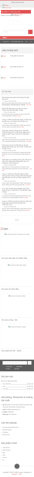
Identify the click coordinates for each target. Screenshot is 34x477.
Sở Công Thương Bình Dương (10, 427)
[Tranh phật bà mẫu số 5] (5, 59)
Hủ (26, 41)
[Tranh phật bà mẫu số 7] (5, 70)
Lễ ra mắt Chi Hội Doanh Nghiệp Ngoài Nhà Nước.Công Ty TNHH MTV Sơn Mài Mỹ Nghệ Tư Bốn (16, 190)
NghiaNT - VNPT (17, 474)
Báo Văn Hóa (6, 434)
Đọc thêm (28, 104)
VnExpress (5, 432)
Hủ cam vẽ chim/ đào (10, 289)
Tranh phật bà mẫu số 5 (17, 56)
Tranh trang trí (6, 447)
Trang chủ (6, 41)
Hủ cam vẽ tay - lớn (9, 320)
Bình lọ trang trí (6, 450)
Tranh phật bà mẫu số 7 (17, 66)
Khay (4, 455)
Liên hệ (16, 369)
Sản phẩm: (5, 12)
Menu (4, 37)
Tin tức (8, 369)
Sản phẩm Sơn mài (17, 41)
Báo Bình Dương (7, 429)
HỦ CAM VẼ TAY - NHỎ (11, 351)
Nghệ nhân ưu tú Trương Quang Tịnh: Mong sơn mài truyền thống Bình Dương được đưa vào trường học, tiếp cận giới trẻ (16, 161)
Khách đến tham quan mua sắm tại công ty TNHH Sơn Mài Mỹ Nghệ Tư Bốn (14, 109)
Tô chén (5, 457)
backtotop (17, 466)
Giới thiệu (19, 366)
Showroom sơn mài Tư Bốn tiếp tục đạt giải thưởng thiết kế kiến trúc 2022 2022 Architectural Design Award (16, 146)
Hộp (4, 452)
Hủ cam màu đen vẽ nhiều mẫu (14, 258)
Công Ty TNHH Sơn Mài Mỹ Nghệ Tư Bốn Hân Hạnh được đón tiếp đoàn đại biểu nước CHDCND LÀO (17, 202)
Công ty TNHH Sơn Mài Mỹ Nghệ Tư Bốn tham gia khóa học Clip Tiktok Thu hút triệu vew (17, 120)
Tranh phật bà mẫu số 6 (17, 77)
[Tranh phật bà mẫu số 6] (5, 81)
